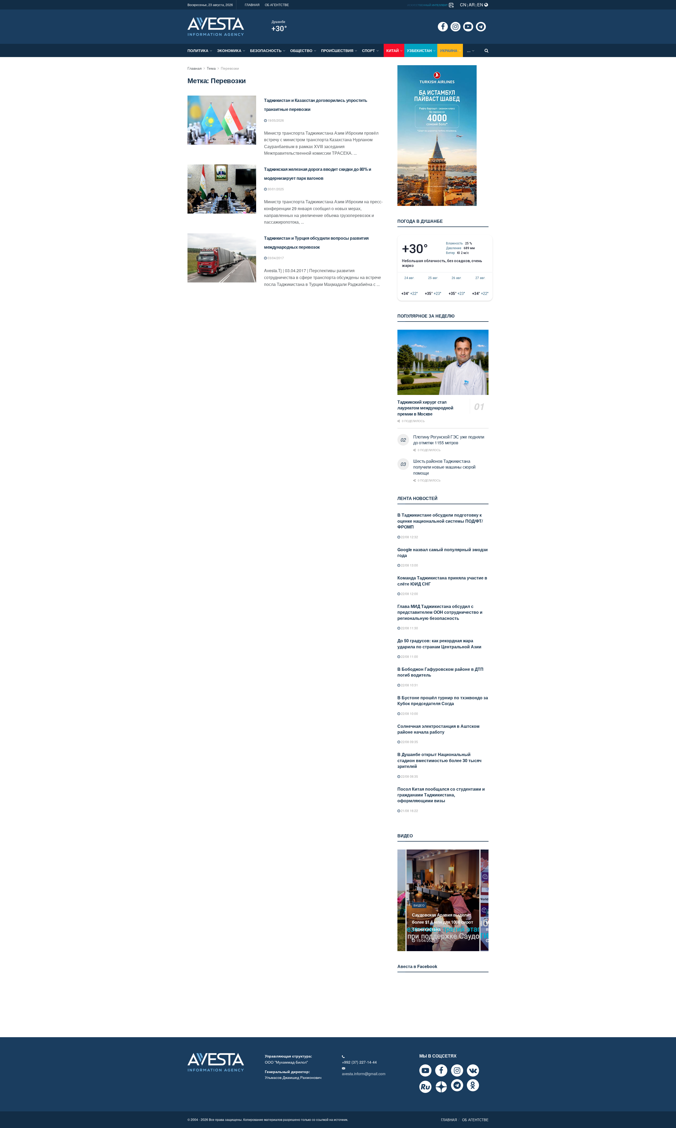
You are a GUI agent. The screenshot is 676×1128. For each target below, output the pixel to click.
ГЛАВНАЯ (252, 4)
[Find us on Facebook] (443, 26)
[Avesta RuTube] (425, 1087)
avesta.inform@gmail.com (364, 1073)
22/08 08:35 (409, 776)
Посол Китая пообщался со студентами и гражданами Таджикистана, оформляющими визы (441, 795)
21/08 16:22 (409, 810)
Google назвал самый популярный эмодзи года (442, 552)
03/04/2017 (275, 258)
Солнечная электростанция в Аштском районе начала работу (438, 729)
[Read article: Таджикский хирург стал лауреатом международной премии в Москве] (443, 362)
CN (463, 5)
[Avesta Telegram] (457, 1085)
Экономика (229, 50)
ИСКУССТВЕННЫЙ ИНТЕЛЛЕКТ (427, 5)
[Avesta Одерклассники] (473, 1085)
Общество (301, 50)
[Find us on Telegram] (481, 26)
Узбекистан (419, 50)
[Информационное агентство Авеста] (215, 26)
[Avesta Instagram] (457, 1070)
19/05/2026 (275, 120)
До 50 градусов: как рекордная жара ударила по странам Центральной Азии (439, 643)
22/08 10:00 (409, 713)
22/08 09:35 (409, 741)
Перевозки (230, 68)
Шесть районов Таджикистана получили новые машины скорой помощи (444, 467)
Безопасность (265, 50)
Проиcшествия (337, 50)
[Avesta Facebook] (441, 1070)
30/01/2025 (275, 189)
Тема (211, 68)
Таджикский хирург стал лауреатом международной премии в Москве (425, 408)
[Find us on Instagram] (455, 26)
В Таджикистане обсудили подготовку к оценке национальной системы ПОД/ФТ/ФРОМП (440, 521)
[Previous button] (400, 900)
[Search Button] (487, 50)
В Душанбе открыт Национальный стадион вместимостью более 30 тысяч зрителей (439, 760)
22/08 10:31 (409, 685)
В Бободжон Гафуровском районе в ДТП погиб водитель (440, 672)
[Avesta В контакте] (473, 1070)
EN (480, 5)
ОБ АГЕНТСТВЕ (277, 4)
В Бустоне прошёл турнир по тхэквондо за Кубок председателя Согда (442, 700)
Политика (197, 50)
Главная (194, 68)
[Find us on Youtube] (468, 26)
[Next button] (485, 900)
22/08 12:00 (409, 593)
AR (472, 5)
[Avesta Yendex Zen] (441, 1087)
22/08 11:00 (409, 656)
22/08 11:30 (409, 628)
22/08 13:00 (409, 565)
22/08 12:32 (409, 537)
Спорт (368, 50)
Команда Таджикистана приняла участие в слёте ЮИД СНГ (442, 581)
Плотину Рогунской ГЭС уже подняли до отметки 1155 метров (448, 440)
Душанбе (278, 22)
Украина (448, 50)
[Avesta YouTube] (425, 1070)
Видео (419, 912)
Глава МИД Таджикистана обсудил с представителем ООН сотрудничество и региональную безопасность (439, 612)
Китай (392, 50)
